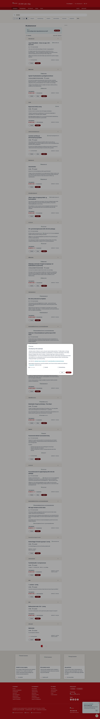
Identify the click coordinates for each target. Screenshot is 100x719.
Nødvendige (32, 367)
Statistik (46, 367)
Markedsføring (62, 367)
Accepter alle (68, 372)
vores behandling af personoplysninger (56, 361)
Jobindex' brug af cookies (39, 361)
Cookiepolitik (31, 365)
